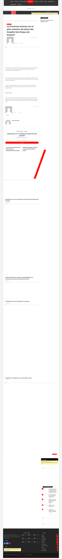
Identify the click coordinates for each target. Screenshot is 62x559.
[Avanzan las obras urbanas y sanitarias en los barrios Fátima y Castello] (37, 539)
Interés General (13, 4)
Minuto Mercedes (23, 554)
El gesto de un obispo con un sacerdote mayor (46, 21)
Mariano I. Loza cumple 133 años (51, 506)
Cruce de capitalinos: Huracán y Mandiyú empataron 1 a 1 (52, 495)
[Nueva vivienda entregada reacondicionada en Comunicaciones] (25, 543)
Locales (11, 1)
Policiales (16, 1)
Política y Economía (23, 1)
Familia (45, 1)
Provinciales (30, 1)
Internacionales (51, 1)
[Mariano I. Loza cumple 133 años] (45, 506)
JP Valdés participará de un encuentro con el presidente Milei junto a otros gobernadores (53, 491)
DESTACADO (44, 539)
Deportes (41, 1)
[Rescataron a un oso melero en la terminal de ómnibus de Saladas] (45, 501)
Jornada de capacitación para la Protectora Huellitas (52, 510)
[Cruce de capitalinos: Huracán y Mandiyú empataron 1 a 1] (45, 496)
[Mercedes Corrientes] (7, 1)
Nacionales (36, 1)
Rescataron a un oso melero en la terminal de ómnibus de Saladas (52, 501)
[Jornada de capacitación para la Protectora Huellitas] (45, 511)
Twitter (6, 546)
